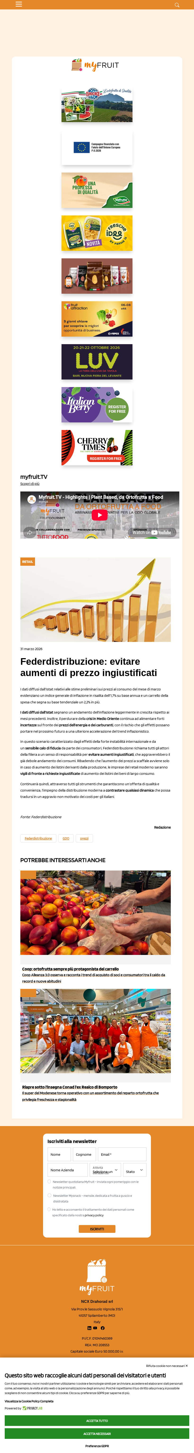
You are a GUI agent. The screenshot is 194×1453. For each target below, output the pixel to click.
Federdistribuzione (38, 838)
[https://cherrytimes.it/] (97, 451)
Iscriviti (97, 1229)
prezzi (84, 838)
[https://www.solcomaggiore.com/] (97, 151)
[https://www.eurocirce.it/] (97, 108)
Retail (28, 874)
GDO (66, 838)
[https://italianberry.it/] (97, 408)
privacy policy (94, 1215)
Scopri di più (30, 483)
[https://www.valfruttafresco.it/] (97, 194)
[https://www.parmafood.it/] (97, 236)
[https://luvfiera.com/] (97, 365)
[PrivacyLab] (31, 1408)
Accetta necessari (97, 1434)
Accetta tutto (97, 1421)
